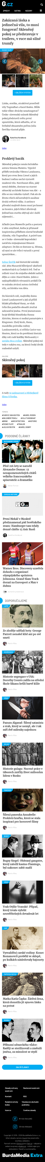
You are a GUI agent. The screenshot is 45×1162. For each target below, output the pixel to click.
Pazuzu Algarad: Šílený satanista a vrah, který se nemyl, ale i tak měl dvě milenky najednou (23, 726)
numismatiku (31, 1149)
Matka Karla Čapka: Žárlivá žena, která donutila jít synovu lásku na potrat (23, 1002)
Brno (5, 421)
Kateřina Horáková (18, 137)
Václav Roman (13, 486)
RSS (25, 1096)
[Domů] (7, 4)
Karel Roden (30, 415)
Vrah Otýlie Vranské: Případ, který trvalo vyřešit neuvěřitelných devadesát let (20, 910)
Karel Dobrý (25, 427)
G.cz (24, 1138)
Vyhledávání (41, 4)
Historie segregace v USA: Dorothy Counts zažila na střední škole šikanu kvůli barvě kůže (23, 680)
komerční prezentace (16, 592)
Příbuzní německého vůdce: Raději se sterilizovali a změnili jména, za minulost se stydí (22, 1048)
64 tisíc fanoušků (25, 1118)
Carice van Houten (11, 415)
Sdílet (4, 148)
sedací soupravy (11, 1146)
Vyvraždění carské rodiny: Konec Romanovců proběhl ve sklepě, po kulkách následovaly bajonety (23, 956)
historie (33, 421)
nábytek (37, 1143)
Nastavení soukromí (31, 1088)
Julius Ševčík (8, 262)
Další (39, 10)
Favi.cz (29, 1143)
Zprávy (6, 11)
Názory (28, 11)
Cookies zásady (29, 1110)
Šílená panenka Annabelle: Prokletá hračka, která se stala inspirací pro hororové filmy (21, 818)
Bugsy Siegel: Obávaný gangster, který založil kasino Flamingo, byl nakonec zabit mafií (23, 864)
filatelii (21, 1149)
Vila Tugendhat (29, 418)
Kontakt (8, 1096)
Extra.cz (20, 1143)
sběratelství (13, 1149)
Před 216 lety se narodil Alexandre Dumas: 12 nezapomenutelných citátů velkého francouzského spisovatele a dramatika (19, 473)
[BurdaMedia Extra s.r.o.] (22, 1155)
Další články (22, 1067)
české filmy (8, 424)
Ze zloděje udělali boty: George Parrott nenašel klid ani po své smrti (22, 634)
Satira (17, 11)
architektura (18, 421)
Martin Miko (12, 643)
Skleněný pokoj (13, 360)
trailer (21, 424)
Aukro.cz (22, 1146)
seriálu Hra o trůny (12, 341)
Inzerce (8, 1110)
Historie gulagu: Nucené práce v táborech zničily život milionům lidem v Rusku (23, 772)
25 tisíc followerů (25, 1126)
